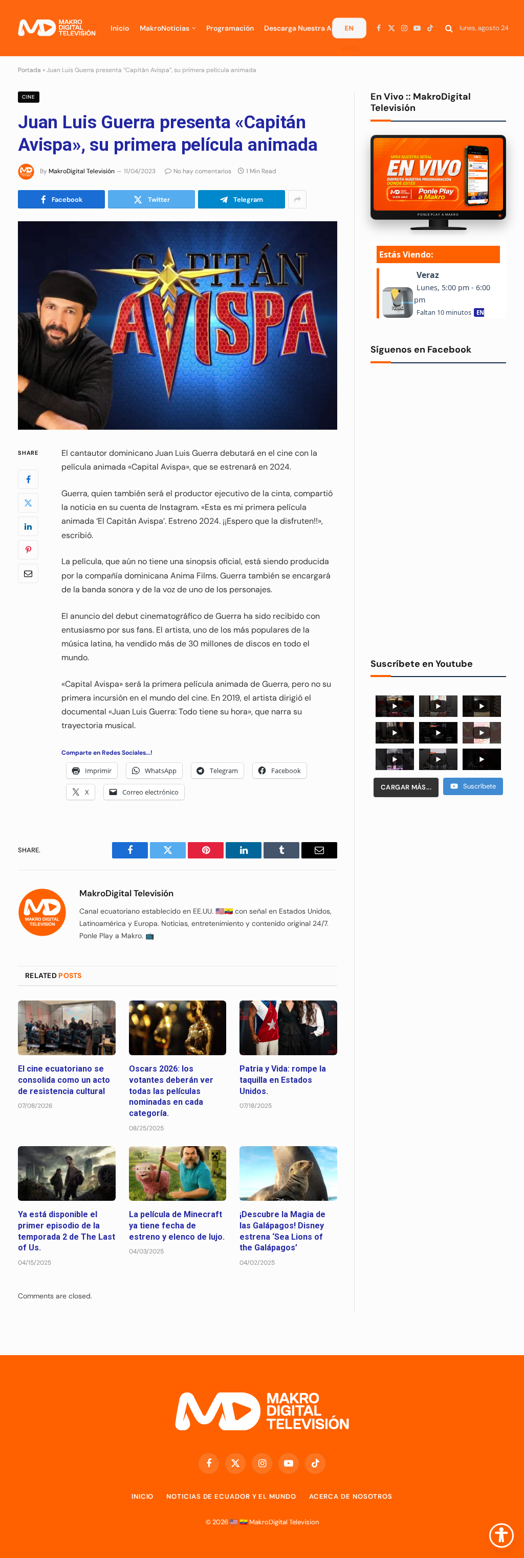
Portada (29, 70)
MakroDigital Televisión (82, 171)
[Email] (28, 573)
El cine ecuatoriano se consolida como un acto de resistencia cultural (64, 1080)
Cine (28, 97)
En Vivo (349, 31)
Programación (230, 28)
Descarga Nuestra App (302, 28)
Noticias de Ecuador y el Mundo (231, 1496)
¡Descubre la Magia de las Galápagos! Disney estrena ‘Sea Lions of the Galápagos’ (282, 1231)
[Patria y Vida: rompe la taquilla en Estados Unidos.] (288, 1028)
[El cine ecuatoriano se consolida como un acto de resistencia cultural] (67, 1028)
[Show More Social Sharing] (297, 199)
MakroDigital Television (284, 1522)
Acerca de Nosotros (350, 1496)
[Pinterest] (28, 550)
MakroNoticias (164, 28)
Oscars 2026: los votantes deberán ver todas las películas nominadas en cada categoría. (171, 1091)
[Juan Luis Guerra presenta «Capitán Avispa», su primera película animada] (177, 325)
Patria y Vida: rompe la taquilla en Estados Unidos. (282, 1080)
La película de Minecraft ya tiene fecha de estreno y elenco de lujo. (177, 1226)
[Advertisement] (438, 884)
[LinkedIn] (28, 526)
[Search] (449, 28)
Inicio (120, 28)
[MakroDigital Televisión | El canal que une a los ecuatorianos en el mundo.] (56, 28)
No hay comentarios (202, 171)
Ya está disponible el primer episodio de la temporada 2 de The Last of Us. (66, 1231)
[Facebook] (28, 479)
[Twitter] (28, 503)
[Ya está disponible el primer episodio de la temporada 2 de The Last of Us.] (67, 1173)
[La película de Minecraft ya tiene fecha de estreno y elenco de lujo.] (178, 1173)
